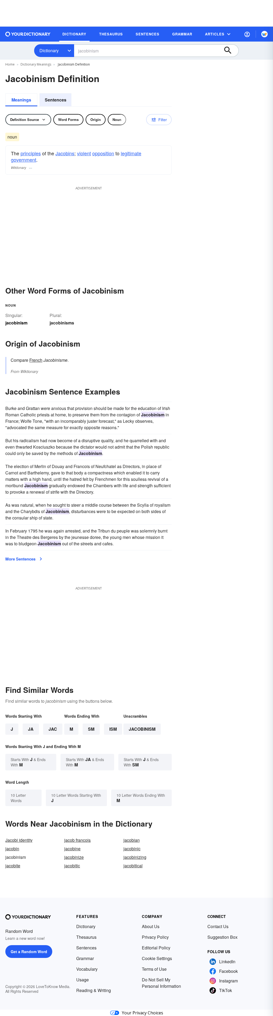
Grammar (85, 958)
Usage (82, 980)
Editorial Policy (156, 948)
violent (84, 153)
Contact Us (217, 926)
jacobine (72, 849)
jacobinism (142, 729)
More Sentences (20, 559)
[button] (247, 34)
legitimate (131, 153)
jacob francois (77, 840)
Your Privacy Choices (142, 1013)
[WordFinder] (264, 34)
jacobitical (133, 866)
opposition (103, 153)
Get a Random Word (29, 951)
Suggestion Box (222, 937)
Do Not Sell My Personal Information (161, 983)
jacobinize (74, 857)
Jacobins (64, 153)
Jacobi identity (19, 840)
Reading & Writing (93, 990)
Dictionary (49, 50)
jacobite (12, 866)
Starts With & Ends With (28, 762)
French (35, 360)
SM (91, 729)
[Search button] (230, 50)
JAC (53, 729)
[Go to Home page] (28, 34)
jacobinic (131, 849)
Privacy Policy (155, 937)
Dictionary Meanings (36, 64)
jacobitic (72, 866)
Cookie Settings (157, 958)
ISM (113, 729)
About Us (150, 926)
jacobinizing (134, 857)
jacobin (12, 849)
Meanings (21, 100)
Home (10, 64)
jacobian (131, 840)
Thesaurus (86, 937)
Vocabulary (87, 969)
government (23, 159)
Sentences (55, 100)
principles (31, 153)
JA (31, 729)
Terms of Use (154, 969)
